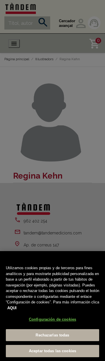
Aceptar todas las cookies (52, 351)
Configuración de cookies (52, 319)
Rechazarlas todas (52, 335)
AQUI (12, 308)
